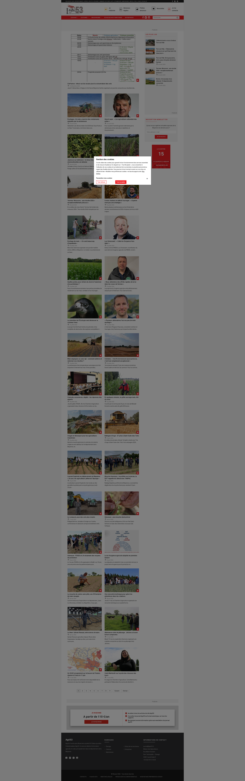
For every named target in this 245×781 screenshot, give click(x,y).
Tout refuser (101, 182)
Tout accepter (120, 182)
